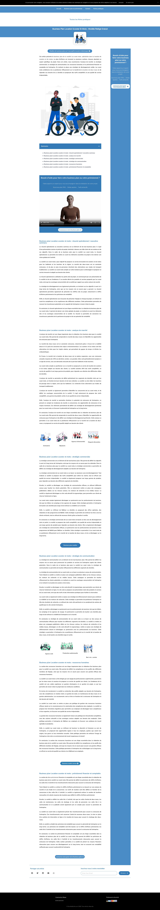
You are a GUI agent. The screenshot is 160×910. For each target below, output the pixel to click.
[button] (99, 146)
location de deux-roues (90, 70)
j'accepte (121, 2)
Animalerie (46, 446)
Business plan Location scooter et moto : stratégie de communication (65, 161)
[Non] (158, 2)
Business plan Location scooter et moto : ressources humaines (63, 164)
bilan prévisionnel (53, 777)
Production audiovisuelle (70, 653)
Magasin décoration (94, 442)
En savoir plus (130, 2)
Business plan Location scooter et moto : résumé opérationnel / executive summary (69, 153)
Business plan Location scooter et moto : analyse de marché (62, 156)
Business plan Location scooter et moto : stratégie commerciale (63, 158)
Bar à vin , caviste (91, 657)
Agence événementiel (78, 441)
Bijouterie (62, 446)
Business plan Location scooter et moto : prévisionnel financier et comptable (67, 167)
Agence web (49, 654)
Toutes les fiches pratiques (80, 19)
